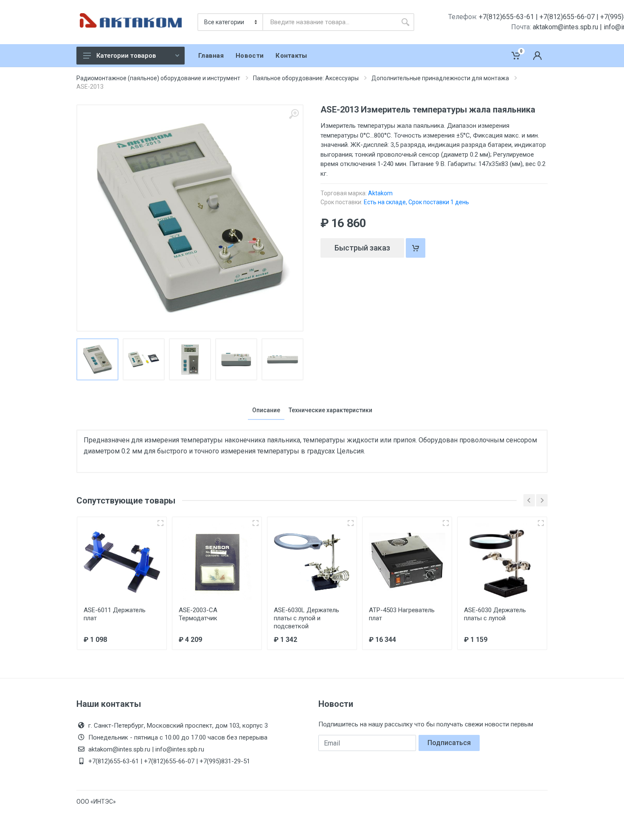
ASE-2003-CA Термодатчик (198, 614)
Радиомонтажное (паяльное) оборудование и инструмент (158, 78)
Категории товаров (126, 55)
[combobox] (329, 22)
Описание (266, 410)
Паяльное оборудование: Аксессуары (306, 78)
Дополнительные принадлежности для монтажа (440, 78)
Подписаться (449, 743)
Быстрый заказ (362, 247)
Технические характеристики (330, 410)
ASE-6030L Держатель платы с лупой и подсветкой (306, 618)
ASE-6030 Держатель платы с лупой (495, 614)
